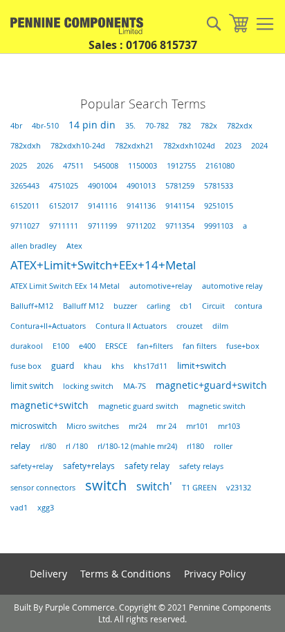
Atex (74, 245)
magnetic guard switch (138, 406)
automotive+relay (160, 286)
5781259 (179, 186)
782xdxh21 (134, 146)
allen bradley (33, 246)
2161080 (220, 166)
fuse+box (242, 346)
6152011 (24, 206)
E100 (61, 346)
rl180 (195, 446)
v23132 (238, 487)
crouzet (189, 326)
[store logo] (72, 26)
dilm (220, 326)
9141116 (102, 206)
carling (158, 306)
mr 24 (166, 426)
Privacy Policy (215, 573)
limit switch (31, 386)
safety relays (201, 466)
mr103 (229, 426)
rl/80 (48, 446)
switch (106, 485)
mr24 (138, 426)
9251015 (218, 206)
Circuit (213, 306)
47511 (73, 166)
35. (130, 126)
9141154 (179, 206)
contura (248, 305)
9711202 (141, 226)
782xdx (239, 126)
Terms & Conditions (125, 573)
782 (184, 126)
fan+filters (155, 346)
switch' (154, 486)
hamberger (265, 24)
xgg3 (45, 508)
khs (117, 366)
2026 (45, 166)
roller (223, 446)
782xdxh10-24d (77, 146)
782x (209, 126)
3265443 (24, 186)
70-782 (157, 126)
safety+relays (89, 466)
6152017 (63, 206)
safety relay (147, 466)
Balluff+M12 (31, 306)
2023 (233, 146)
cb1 (186, 306)
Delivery (48, 573)
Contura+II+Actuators (48, 326)
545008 (105, 166)
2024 (259, 146)
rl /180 (77, 446)
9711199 (102, 226)
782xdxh (25, 146)
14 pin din (92, 125)
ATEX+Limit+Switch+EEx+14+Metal (103, 265)
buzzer (125, 306)
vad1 (19, 508)
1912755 (181, 166)
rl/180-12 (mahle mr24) (137, 446)
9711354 (179, 226)
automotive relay (232, 285)
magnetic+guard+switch (211, 385)
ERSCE (116, 346)
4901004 (102, 186)
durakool (26, 346)
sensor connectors (42, 487)
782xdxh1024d (189, 146)
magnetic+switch (49, 405)
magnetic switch (217, 406)
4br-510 (45, 126)
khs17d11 (150, 366)
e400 (87, 346)
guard (62, 366)
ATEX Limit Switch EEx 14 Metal (65, 285)
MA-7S (134, 386)
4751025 (63, 186)
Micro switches (92, 426)
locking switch (88, 386)
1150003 (142, 166)
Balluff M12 (83, 306)
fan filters (200, 346)
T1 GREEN (199, 487)
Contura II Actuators (131, 325)
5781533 (218, 186)
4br (16, 126)
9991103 (218, 226)
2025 (18, 166)
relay (20, 445)
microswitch (33, 426)
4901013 (141, 186)
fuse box (26, 366)
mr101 (197, 426)
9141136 (141, 206)
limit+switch (201, 365)
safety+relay (31, 466)
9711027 (24, 226)
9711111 (63, 226)
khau (93, 366)
